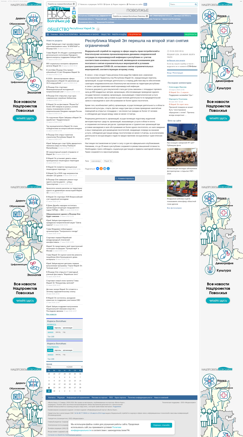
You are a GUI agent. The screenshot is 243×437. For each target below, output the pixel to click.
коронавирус (96, 161)
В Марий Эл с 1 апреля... (179, 92)
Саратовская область (133, 19)
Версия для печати (177, 60)
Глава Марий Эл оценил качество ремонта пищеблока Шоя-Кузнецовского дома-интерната (64, 257)
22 (49, 388)
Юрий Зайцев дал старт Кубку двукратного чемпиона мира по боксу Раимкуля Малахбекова (64, 145)
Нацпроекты (191, 34)
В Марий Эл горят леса (178, 104)
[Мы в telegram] (74, 12)
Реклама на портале (99, 398)
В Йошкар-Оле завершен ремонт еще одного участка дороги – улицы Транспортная (62, 182)
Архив (107, 4)
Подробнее (117, 406)
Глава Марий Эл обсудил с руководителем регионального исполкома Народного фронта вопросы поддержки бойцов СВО (64, 55)
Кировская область (107, 16)
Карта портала (120, 398)
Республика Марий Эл (82, 28)
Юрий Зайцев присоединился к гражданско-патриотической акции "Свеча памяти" (63, 222)
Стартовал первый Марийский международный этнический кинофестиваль (59, 240)
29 (49, 391)
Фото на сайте (174, 120)
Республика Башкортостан (88, 16)
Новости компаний (161, 398)
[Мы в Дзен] (74, 21)
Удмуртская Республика (171, 19)
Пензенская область (86, 19)
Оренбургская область (182, 16)
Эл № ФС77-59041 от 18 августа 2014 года (89, 413)
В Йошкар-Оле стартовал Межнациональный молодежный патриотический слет (60, 89)
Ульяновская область (86, 22)
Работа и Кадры (119, 34)
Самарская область (116, 19)
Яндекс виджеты (119, 4)
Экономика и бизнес (89, 34)
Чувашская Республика (105, 22)
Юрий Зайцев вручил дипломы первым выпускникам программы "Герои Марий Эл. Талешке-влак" (64, 265)
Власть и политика (69, 34)
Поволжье (138, 10)
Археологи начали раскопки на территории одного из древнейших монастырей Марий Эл (64, 190)
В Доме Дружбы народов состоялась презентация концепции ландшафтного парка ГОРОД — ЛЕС (62, 207)
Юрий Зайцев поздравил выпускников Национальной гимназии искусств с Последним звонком (62, 308)
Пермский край (101, 19)
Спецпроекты (134, 34)
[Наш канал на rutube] (74, 17)
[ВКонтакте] (97, 168)
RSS (101, 4)
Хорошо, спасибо (161, 425)
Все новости (51, 314)
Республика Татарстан (152, 19)
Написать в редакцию (88, 4)
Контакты (51, 398)
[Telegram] (104, 168)
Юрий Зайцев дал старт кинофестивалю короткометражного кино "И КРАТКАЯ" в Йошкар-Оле (63, 46)
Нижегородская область (163, 16)
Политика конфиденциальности (140, 398)
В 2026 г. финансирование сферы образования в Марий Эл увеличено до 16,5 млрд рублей (62, 80)
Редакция (61, 398)
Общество (105, 34)
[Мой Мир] (108, 168)
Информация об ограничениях (78, 398)
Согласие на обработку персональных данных (64, 435)
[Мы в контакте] (74, 8)
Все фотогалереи (174, 208)
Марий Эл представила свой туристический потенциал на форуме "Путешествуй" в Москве (64, 248)
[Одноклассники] (101, 168)
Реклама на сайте (135, 4)
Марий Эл (108, 161)
